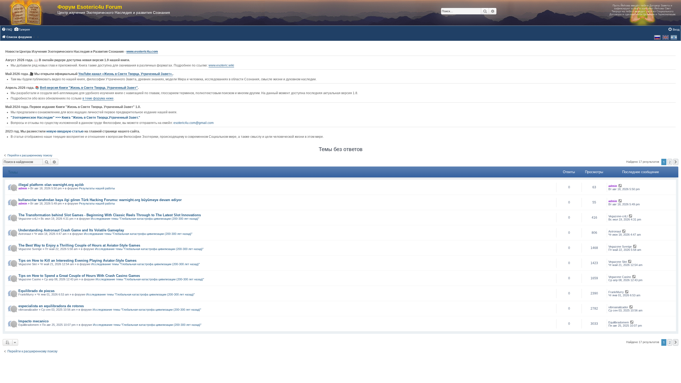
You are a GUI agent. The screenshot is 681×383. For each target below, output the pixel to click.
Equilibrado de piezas (36, 291)
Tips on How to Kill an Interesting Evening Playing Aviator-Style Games (77, 261)
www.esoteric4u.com (142, 51)
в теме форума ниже (98, 98)
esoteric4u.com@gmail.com (193, 123)
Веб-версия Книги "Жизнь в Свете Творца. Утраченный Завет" (89, 88)
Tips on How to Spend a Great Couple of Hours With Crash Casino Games (79, 276)
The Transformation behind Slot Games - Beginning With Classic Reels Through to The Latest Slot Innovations (109, 215)
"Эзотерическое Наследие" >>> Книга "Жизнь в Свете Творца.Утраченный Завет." (75, 117)
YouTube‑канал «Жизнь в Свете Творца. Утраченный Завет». (125, 74)
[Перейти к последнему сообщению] (620, 186)
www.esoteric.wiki (221, 65)
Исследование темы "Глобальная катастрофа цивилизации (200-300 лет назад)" (145, 218)
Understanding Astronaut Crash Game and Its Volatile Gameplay (71, 230)
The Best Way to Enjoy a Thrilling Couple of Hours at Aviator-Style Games (79, 245)
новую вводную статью (65, 131)
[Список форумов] (31, 13)
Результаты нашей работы (97, 188)
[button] (675, 162)
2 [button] (670, 162)
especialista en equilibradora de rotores (51, 306)
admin (22, 188)
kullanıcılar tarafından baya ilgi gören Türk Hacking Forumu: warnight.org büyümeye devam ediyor (100, 200)
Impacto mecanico (33, 321)
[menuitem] (7, 29)
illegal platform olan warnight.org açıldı (51, 185)
